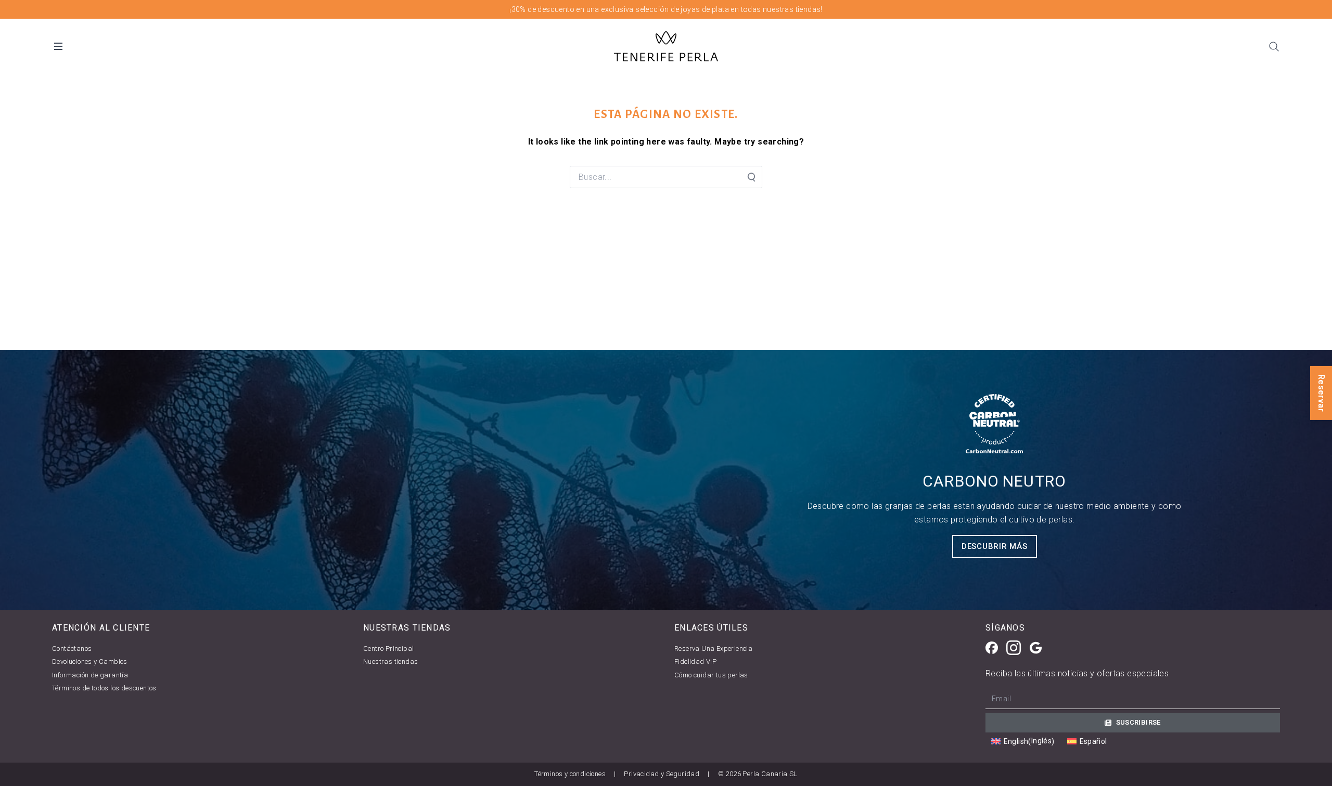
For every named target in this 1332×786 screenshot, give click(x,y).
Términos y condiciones (570, 774)
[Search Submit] (751, 177)
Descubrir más (995, 546)
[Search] (1273, 46)
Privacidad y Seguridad (661, 774)
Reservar (1321, 393)
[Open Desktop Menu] (58, 46)
